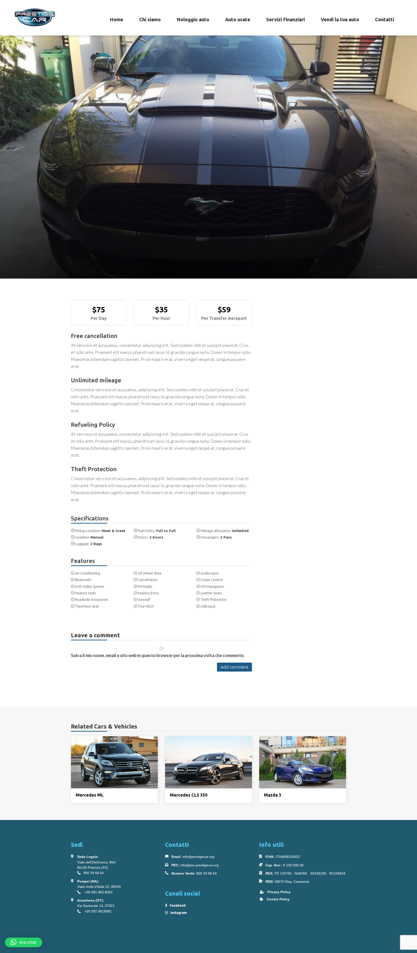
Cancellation (148, 580)
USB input (208, 606)
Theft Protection (214, 599)
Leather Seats (211, 593)
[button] (23, 942)
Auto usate (237, 19)
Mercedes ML (90, 794)
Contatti (384, 19)
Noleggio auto (193, 19)
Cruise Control (212, 580)
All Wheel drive (149, 573)
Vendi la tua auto (340, 19)
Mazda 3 (272, 794)
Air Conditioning (87, 573)
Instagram (178, 913)
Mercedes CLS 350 (188, 794)
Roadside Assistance (91, 599)
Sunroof (144, 599)
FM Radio (145, 586)
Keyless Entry (148, 593)
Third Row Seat (87, 606)
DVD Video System (89, 586)
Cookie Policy (278, 899)
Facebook (178, 905)
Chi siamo (150, 19)
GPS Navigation (212, 586)
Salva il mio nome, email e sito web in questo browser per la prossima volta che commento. (158, 655)
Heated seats (85, 593)
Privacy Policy (278, 892)
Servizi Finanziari (285, 19)
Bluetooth (83, 580)
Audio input (210, 573)
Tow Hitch (146, 606)
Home (116, 19)
